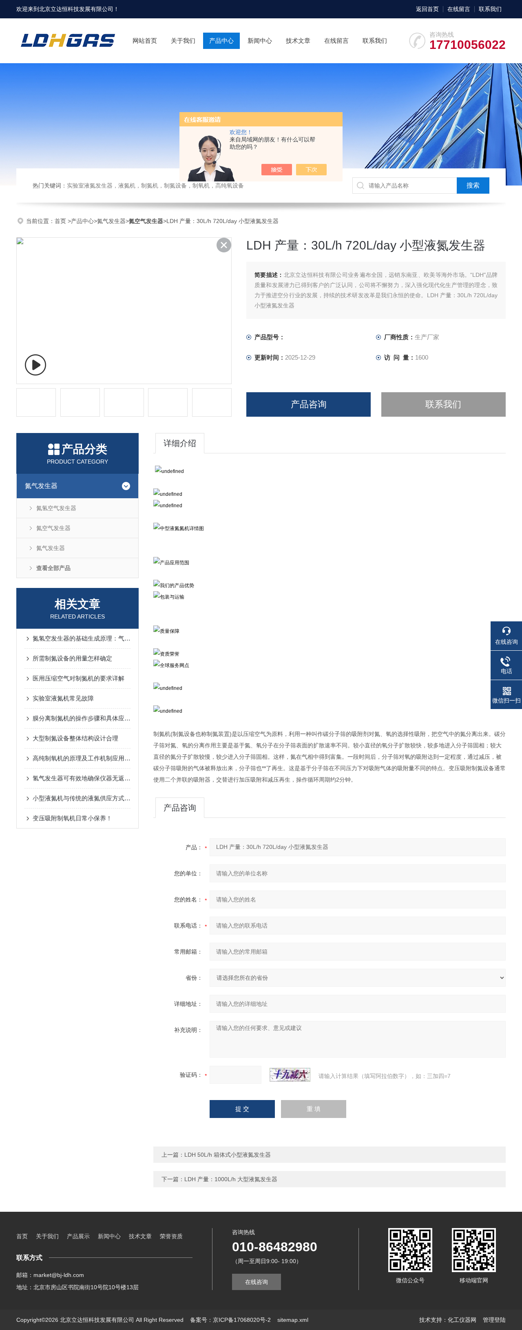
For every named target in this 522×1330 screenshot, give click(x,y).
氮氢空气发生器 (56, 508)
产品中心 (221, 40)
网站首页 (145, 40)
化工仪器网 (462, 1320)
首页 (61, 221)
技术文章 (298, 40)
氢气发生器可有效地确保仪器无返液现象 (81, 778)
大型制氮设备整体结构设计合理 (75, 738)
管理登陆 (494, 1320)
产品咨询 (309, 404)
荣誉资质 (171, 1236)
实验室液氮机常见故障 (63, 698)
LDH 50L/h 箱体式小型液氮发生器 (227, 1154)
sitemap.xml (292, 1320)
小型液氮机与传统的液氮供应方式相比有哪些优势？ (81, 798)
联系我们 (490, 9)
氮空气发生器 (53, 528)
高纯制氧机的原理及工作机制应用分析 (81, 758)
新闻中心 (260, 40)
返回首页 (427, 9)
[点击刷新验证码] (290, 1075)
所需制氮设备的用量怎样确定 (72, 658)
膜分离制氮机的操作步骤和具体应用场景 (81, 718)
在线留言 (458, 9)
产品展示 (78, 1236)
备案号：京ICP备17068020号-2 (230, 1320)
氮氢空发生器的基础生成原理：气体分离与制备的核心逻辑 (81, 638)
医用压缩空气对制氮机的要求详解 (78, 678)
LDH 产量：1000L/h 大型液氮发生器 (230, 1179)
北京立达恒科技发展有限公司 (76, 9)
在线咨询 (256, 1282)
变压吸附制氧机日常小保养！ (72, 818)
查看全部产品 (53, 568)
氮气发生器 (111, 221)
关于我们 (183, 40)
